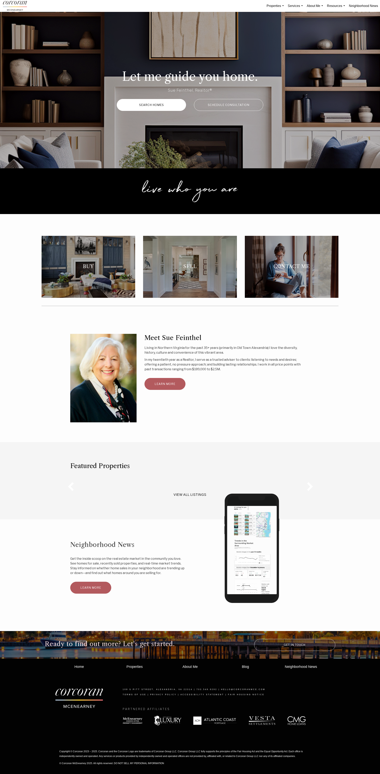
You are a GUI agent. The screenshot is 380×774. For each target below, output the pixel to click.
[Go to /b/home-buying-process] (88, 267)
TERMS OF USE (134, 695)
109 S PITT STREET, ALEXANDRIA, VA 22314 (158, 689)
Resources (337, 8)
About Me (316, 8)
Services (296, 8)
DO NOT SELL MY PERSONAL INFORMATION (139, 763)
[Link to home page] (17, 6)
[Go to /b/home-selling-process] (190, 267)
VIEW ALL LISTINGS (190, 494)
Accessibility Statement (202, 695)
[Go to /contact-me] (291, 267)
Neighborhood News (363, 6)
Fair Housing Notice (246, 695)
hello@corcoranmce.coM (243, 689)
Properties (276, 8)
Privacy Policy (163, 695)
